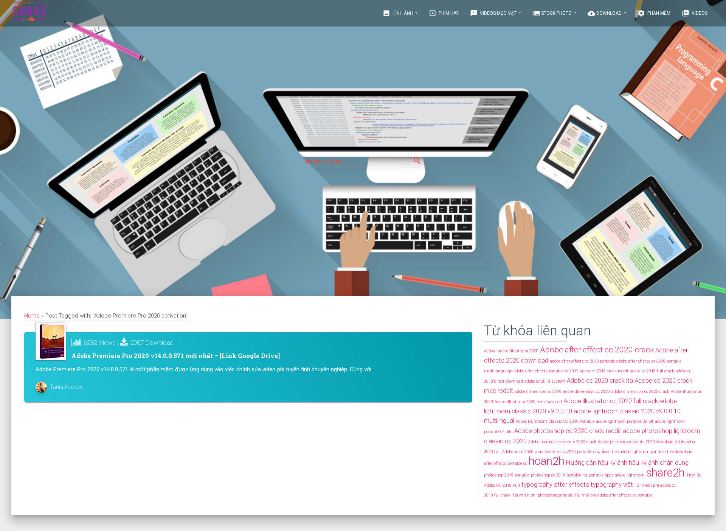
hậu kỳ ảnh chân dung (659, 462)
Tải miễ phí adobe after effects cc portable (613, 495)
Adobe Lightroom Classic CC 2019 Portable (555, 421)
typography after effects (555, 484)
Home (32, 315)
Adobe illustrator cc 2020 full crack (610, 401)
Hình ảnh (398, 13)
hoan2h (547, 461)
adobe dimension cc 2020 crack (640, 391)
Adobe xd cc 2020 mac (522, 451)
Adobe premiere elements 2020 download (635, 441)
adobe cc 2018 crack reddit (604, 371)
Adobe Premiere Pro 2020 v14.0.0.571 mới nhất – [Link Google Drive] (175, 356)
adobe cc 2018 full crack (652, 371)
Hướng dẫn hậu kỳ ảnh (596, 462)
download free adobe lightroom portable (629, 451)
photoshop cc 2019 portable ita (559, 475)
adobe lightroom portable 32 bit (624, 421)
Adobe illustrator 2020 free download (528, 401)
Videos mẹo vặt (494, 13)
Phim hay (444, 13)
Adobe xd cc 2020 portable (568, 451)
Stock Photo (552, 13)
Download (605, 13)
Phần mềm (654, 13)
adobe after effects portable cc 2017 (546, 371)
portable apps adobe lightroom (617, 475)
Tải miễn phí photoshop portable (542, 495)
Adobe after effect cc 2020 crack (597, 349)
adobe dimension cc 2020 (586, 391)
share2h (665, 472)
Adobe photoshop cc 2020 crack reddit (567, 430)
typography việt (612, 484)
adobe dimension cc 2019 (538, 391)
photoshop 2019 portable (506, 475)
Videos (694, 13)
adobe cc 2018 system (544, 381)
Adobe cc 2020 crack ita (600, 380)
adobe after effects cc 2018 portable (582, 361)
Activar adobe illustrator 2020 (511, 351)
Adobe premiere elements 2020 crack (562, 441)
